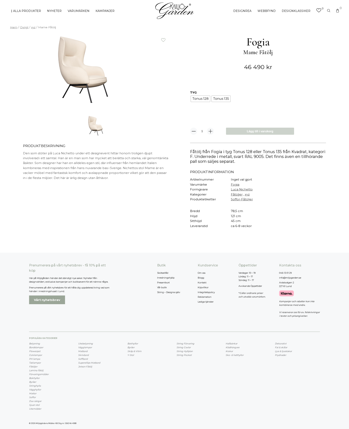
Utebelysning (85, 343)
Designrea (242, 11)
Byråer (32, 382)
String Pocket (184, 355)
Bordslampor (36, 347)
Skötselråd (162, 272)
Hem (13, 27)
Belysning (34, 343)
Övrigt (24, 27)
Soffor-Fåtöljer (242, 199)
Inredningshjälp (165, 277)
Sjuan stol (34, 405)
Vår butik (162, 287)
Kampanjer (105, 11)
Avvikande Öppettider (250, 286)
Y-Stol (130, 355)
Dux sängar (35, 401)
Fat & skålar (281, 347)
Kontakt (202, 282)
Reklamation (204, 296)
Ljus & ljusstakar (283, 351)
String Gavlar (184, 347)
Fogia (235, 184)
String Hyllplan (185, 351)
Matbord (82, 351)
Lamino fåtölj (36, 370)
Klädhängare (233, 347)
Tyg (193, 92)
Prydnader (280, 355)
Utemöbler (35, 408)
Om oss (201, 272)
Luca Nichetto (242, 189)
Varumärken (78, 11)
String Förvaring (185, 343)
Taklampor (35, 362)
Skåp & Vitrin (134, 351)
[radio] (200, 99)
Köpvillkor (203, 287)
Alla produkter (27, 11)
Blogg (201, 277)
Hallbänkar (231, 343)
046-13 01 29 (285, 272)
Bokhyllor (34, 378)
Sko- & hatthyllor (235, 355)
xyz (33, 27)
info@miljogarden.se (290, 277)
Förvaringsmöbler (39, 374)
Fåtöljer (237, 194)
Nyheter (54, 11)
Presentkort (163, 282)
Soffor (32, 397)
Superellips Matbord (89, 362)
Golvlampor (35, 355)
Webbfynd (267, 11)
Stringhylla (35, 385)
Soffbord (83, 359)
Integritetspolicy (206, 292)
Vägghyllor (35, 389)
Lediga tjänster (205, 301)
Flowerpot (34, 351)
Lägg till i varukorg (260, 131)
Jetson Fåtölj (85, 366)
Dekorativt (280, 343)
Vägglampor (85, 347)
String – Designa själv (168, 292)
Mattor (32, 393)
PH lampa (34, 359)
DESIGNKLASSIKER (296, 11)
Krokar (229, 351)
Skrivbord (83, 355)
